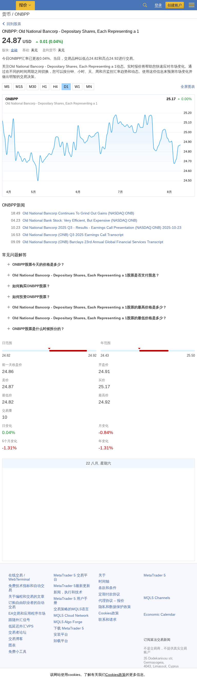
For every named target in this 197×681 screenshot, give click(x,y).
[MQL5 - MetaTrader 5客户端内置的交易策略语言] (8, 5)
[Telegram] (155, 633)
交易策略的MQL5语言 (71, 609)
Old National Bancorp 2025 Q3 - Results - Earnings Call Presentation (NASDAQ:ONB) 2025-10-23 (102, 227)
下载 (69, 628)
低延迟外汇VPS (20, 626)
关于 (102, 575)
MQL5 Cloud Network (71, 615)
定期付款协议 (109, 594)
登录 (158, 5)
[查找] (145, 5)
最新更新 (72, 586)
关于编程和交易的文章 (26, 596)
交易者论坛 (17, 632)
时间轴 (103, 581)
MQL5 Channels (157, 598)
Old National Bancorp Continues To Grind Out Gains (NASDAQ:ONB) (78, 213)
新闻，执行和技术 (68, 592)
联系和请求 (107, 619)
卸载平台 (61, 641)
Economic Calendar (159, 614)
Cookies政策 (108, 613)
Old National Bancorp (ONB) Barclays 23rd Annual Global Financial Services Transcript (93, 242)
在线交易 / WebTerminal (19, 577)
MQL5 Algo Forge (68, 622)
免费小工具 (17, 651)
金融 (14, 50)
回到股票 (14, 24)
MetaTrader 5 (155, 575)
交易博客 (15, 639)
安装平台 (61, 634)
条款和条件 (107, 588)
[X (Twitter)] (163, 633)
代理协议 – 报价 (111, 601)
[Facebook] (147, 633)
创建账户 (175, 5)
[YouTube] (171, 633)
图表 (12, 645)
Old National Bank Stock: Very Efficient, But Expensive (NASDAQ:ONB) (80, 220)
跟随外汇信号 (19, 620)
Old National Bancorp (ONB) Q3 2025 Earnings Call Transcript (73, 235)
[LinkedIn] (179, 633)
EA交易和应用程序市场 (26, 613)
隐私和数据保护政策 (114, 607)
